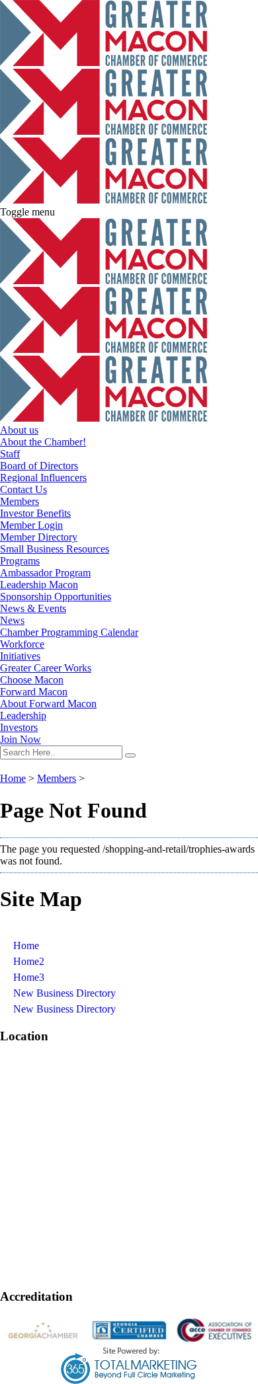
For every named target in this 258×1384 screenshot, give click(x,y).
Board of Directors (39, 465)
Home (13, 778)
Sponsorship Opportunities (55, 596)
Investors (19, 727)
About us (19, 430)
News (12, 620)
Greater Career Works (45, 667)
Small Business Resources (54, 549)
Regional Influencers (43, 477)
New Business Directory (64, 993)
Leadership (23, 715)
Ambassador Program (45, 572)
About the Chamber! (43, 441)
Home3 (28, 977)
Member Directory (38, 537)
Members (19, 501)
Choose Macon (32, 679)
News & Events (33, 608)
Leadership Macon (39, 584)
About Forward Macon (48, 703)
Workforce (22, 644)
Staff (10, 453)
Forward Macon (33, 691)
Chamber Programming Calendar (69, 632)
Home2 (28, 961)
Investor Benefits (35, 513)
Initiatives (20, 656)
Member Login (31, 525)
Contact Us (23, 489)
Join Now (20, 739)
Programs (20, 560)
